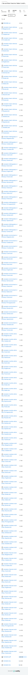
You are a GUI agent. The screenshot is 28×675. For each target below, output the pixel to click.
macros (13, 3)
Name (5, 15)
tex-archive (6, 3)
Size (25, 15)
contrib (23, 3)
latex (18, 3)
